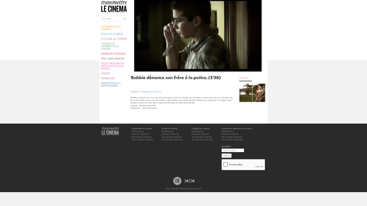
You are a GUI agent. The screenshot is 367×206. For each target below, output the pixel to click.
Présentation (138, 131)
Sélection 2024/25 (140, 134)
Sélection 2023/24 (200, 134)
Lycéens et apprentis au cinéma (110, 46)
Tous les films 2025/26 (142, 139)
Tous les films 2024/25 (202, 139)
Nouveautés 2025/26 (142, 137)
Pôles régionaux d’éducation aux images (112, 66)
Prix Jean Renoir (112, 58)
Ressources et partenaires (111, 84)
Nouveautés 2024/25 (202, 137)
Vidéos (105, 73)
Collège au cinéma (114, 38)
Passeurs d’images (113, 53)
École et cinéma (112, 34)
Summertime (245, 81)
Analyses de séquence (151, 91)
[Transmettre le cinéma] (114, 7)
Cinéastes (107, 78)
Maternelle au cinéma (111, 28)
